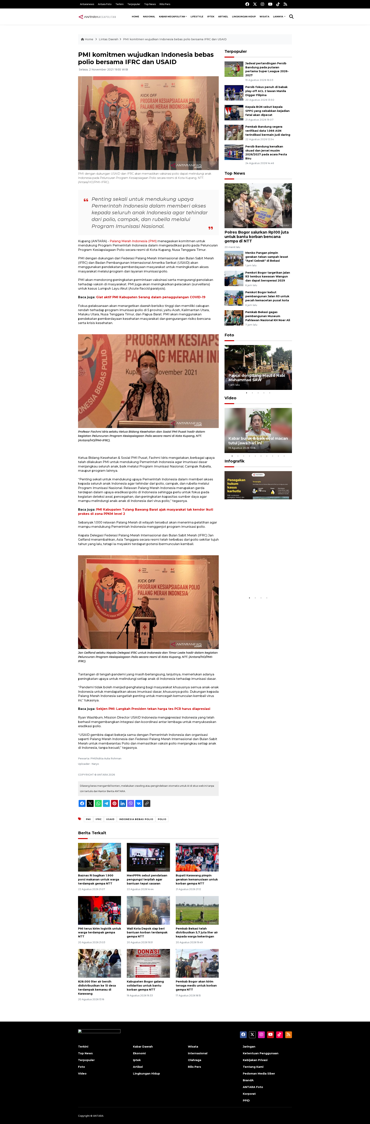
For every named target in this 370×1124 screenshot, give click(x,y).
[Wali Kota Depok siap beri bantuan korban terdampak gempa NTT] (148, 910)
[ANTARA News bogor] (97, 16)
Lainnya (278, 16)
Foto (229, 335)
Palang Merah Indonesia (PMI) (133, 241)
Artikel (223, 16)
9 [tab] (278, 456)
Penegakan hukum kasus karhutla (252, 582)
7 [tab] (267, 456)
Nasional (149, 16)
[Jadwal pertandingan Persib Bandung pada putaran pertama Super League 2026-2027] (234, 69)
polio (162, 819)
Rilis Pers (165, 4)
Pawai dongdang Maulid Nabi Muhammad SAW (256, 377)
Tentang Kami (253, 1067)
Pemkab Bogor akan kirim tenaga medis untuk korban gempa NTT (196, 985)
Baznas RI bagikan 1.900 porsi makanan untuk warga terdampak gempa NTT (98, 879)
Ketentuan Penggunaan (260, 1053)
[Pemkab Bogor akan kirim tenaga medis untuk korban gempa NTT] (197, 963)
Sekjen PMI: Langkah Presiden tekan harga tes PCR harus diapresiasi (153, 709)
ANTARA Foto (253, 1087)
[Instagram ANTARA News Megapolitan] (262, 4)
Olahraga (194, 1060)
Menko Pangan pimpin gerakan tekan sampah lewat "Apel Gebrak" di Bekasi (266, 257)
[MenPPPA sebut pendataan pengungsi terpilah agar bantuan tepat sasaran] (148, 857)
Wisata (264, 16)
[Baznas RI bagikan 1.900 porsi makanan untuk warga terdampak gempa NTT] (99, 857)
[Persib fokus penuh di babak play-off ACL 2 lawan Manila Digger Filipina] (234, 93)
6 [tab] (261, 456)
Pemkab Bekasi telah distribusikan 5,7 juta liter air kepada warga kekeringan (197, 932)
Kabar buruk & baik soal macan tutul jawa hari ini (258, 440)
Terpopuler (133, 4)
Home (135, 16)
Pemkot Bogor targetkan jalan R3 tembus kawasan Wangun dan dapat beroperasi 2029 (267, 276)
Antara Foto (105, 4)
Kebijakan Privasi (255, 1060)
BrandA (248, 1080)
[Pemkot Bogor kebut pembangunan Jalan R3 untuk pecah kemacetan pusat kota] (234, 298)
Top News (150, 4)
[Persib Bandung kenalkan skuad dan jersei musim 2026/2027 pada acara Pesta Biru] (234, 152)
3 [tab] (258, 393)
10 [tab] (284, 456)
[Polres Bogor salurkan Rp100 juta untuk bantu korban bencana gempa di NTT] (258, 205)
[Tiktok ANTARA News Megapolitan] (278, 4)
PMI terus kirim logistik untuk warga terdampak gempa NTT (99, 932)
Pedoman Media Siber (259, 1073)
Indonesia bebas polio (136, 819)
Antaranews (87, 4)
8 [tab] (273, 456)
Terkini (119, 4)
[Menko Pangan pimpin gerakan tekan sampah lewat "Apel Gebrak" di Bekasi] (234, 258)
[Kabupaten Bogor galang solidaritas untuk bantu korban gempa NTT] (148, 963)
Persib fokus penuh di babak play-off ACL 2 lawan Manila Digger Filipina (266, 91)
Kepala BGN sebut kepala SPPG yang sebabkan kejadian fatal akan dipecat (267, 111)
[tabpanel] (258, 367)
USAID (110, 819)
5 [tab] (270, 393)
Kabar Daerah (143, 1046)
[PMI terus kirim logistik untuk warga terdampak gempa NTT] (99, 910)
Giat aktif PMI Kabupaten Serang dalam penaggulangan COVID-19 (150, 297)
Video (230, 398)
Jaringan (249, 1046)
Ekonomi (139, 1053)
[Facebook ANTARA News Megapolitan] (247, 4)
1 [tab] (247, 393)
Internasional (197, 1053)
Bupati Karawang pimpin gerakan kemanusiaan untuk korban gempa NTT (197, 879)
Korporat (249, 1094)
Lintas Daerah (108, 39)
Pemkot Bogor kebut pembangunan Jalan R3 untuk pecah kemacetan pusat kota (267, 296)
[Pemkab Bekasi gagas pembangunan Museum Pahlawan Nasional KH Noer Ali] (234, 317)
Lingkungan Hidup (244, 16)
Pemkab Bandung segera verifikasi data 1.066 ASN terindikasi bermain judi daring (267, 131)
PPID (246, 1100)
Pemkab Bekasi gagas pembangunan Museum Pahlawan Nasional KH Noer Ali (267, 316)
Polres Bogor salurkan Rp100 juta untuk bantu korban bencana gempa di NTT (257, 236)
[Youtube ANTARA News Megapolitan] (270, 4)
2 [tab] (252, 393)
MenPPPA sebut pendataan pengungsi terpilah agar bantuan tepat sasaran (147, 879)
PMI (88, 819)
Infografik (235, 461)
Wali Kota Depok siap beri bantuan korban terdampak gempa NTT (147, 932)
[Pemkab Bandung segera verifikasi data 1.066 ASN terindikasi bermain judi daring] (234, 132)
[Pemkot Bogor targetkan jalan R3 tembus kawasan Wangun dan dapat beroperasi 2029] (234, 278)
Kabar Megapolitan (172, 16)
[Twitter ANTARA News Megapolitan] (255, 4)
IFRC (99, 819)
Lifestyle (197, 16)
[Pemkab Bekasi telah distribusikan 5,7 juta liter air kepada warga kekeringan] (197, 910)
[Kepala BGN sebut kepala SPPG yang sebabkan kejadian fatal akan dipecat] (234, 112)
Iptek (210, 16)
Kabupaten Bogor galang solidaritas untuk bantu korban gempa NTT (145, 985)
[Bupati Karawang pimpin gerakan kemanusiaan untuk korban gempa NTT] (197, 857)
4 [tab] (264, 393)
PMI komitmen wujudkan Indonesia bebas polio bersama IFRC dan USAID (175, 39)
